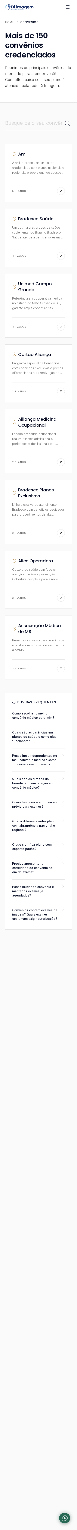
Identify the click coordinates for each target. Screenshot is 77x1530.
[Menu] (67, 7)
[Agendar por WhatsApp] (64, 1518)
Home (9, 22)
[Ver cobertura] (61, 191)
